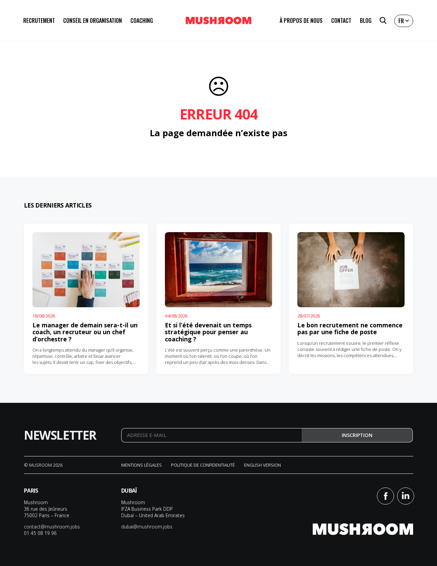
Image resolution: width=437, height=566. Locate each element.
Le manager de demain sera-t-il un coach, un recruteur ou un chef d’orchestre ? (85, 332)
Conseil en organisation (92, 20)
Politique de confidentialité (203, 465)
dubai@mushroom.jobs (146, 526)
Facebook (385, 496)
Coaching (141, 20)
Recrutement (39, 20)
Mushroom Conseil (218, 20)
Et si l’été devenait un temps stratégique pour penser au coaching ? (208, 332)
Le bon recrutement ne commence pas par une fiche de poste (350, 328)
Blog (365, 20)
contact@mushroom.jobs (52, 526)
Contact (341, 20)
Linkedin (405, 496)
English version (262, 465)
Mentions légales (141, 465)
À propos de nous (301, 20)
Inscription (357, 435)
